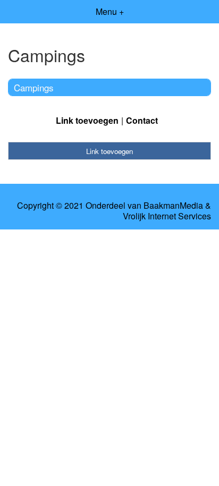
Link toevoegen (87, 120)
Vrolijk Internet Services (167, 216)
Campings (34, 87)
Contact (142, 120)
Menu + (110, 11)
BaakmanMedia (173, 205)
